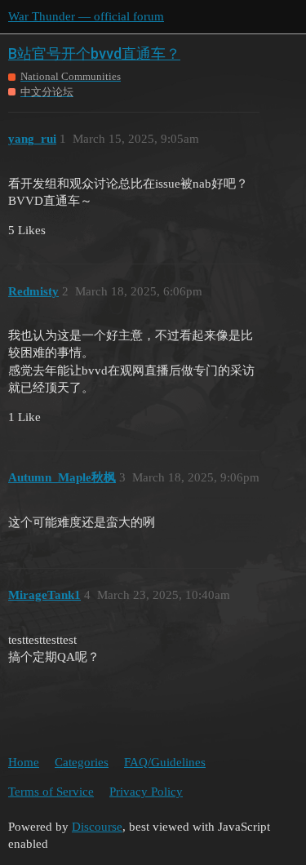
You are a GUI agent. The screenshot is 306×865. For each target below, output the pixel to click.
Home (23, 762)
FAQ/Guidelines (165, 762)
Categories (82, 762)
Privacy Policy (146, 791)
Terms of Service (51, 791)
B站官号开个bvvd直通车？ (94, 53)
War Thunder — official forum (86, 16)
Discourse (97, 826)
